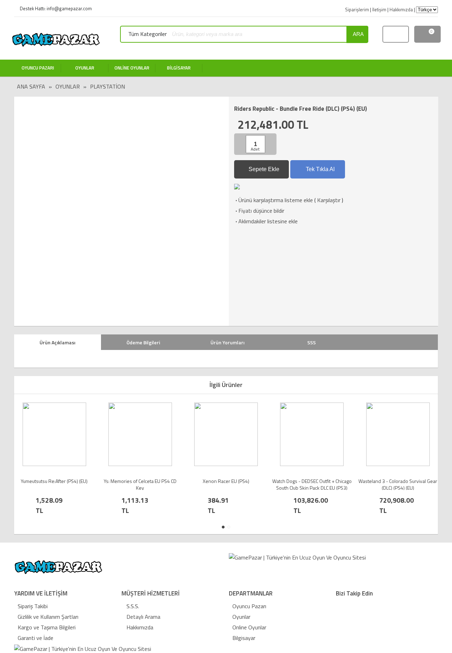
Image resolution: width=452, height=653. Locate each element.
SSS (311, 342)
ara (358, 34)
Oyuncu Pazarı (249, 606)
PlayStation (107, 86)
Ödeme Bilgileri (143, 342)
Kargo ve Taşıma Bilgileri (47, 627)
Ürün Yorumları (227, 342)
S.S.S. (132, 606)
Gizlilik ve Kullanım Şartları (48, 616)
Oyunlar (67, 86)
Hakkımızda (139, 627)
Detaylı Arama (142, 616)
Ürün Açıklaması (57, 342)
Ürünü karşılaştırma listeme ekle (273, 200)
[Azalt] (241, 144)
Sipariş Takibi (33, 606)
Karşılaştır (328, 200)
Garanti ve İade (35, 638)
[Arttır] (270, 144)
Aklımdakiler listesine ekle (266, 221)
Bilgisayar (243, 638)
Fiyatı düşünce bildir (259, 210)
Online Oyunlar (249, 627)
